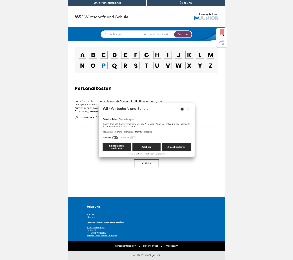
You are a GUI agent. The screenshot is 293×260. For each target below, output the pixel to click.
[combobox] (141, 34)
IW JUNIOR (91, 230)
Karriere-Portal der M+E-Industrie (102, 235)
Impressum (171, 245)
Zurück (146, 163)
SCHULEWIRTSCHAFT (96, 227)
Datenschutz (150, 245)
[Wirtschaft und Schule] (101, 16)
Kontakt (90, 214)
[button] (221, 42)
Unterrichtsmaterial (107, 3)
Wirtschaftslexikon (125, 245)
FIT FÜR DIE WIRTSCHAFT (97, 233)
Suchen (183, 34)
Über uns (186, 3)
